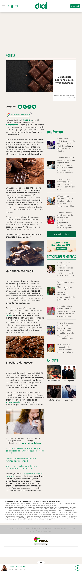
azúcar (9, 315)
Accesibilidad (47, 528)
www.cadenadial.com (31, 443)
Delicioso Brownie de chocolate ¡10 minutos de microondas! (21, 459)
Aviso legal (37, 528)
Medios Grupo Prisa (41, 544)
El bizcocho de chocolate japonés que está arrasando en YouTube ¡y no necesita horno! (25, 450)
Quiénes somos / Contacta (14, 528)
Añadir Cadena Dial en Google (20, 114)
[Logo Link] (41, 5)
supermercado (13, 402)
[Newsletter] (16, 6)
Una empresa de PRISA (41, 539)
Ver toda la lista (61, 234)
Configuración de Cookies (45, 531)
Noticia (10, 55)
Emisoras (27, 528)
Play (77, 568)
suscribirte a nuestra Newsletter (24, 474)
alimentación (12, 124)
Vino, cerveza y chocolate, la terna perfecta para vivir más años (21, 467)
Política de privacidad (60, 528)
